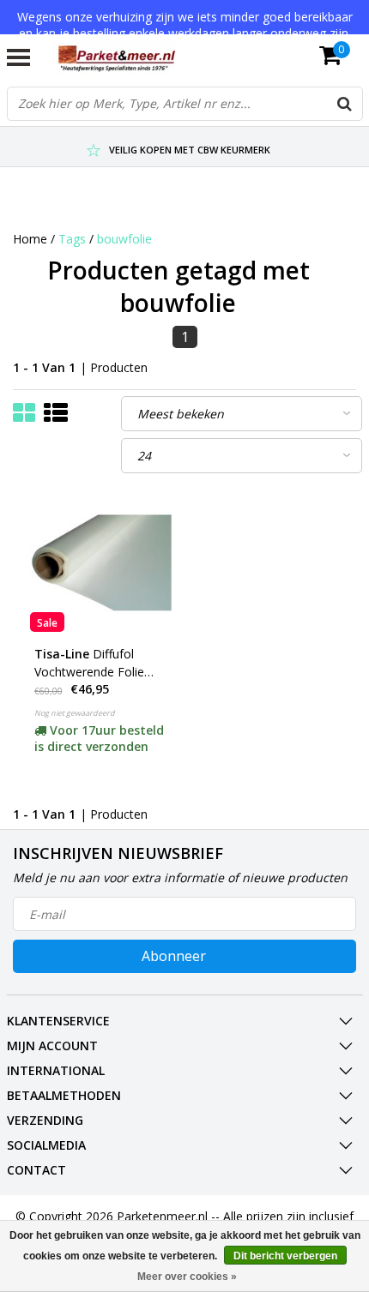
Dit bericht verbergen (285, 1256)
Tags (72, 239)
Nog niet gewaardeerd (74, 712)
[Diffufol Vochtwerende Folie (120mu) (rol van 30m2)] (99, 563)
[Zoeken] (345, 103)
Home (30, 239)
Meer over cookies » (187, 1277)
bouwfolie (124, 239)
